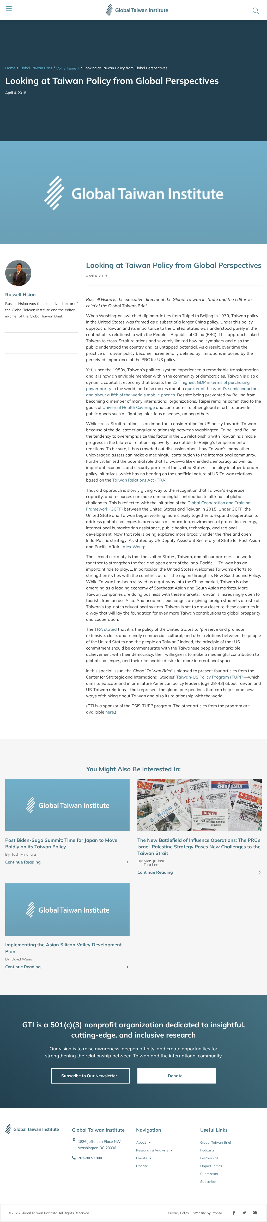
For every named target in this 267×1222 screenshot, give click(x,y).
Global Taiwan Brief (36, 68)
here (109, 712)
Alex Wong (133, 546)
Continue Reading (23, 862)
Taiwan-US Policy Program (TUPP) (210, 677)
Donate (142, 1166)
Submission (209, 1174)
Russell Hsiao (20, 295)
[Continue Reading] (127, 862)
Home (10, 68)
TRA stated (105, 629)
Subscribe (208, 1181)
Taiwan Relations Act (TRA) (139, 480)
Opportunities (211, 1166)
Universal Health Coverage (128, 407)
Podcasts (207, 1150)
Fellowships (209, 1158)
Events (141, 1158)
